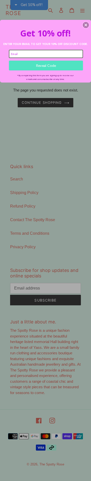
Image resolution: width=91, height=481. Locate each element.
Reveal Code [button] (46, 65)
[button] (86, 25)
